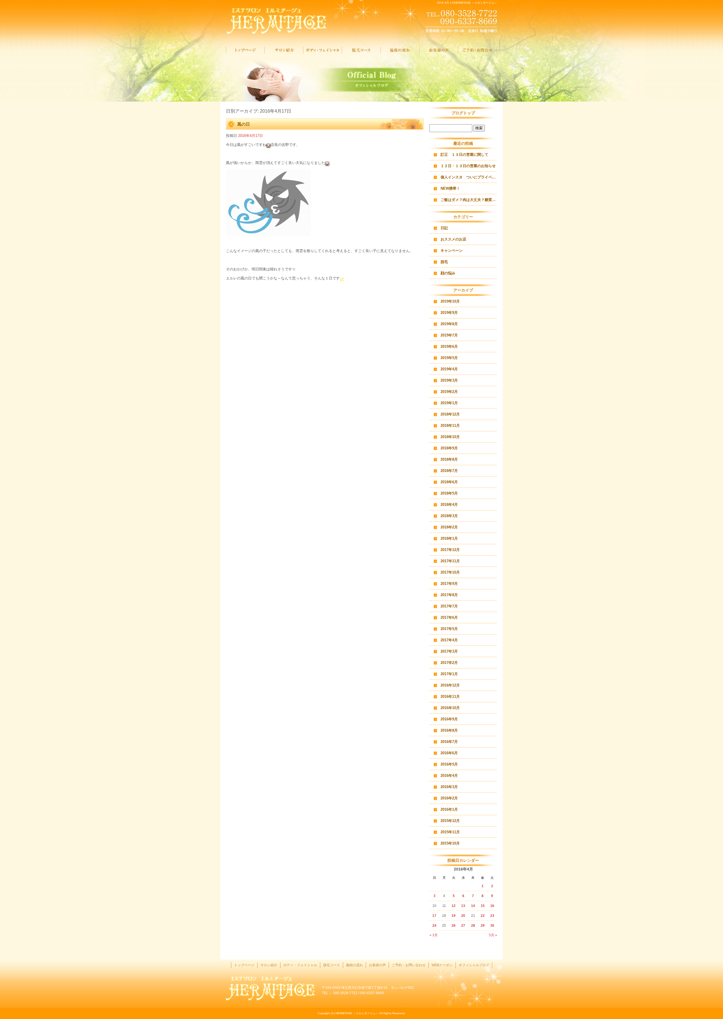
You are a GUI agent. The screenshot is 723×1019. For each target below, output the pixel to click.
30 (492, 926)
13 (463, 906)
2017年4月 (449, 640)
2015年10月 (450, 843)
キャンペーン (452, 250)
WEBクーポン (442, 965)
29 (483, 926)
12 (454, 906)
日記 (444, 228)
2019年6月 (449, 346)
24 (434, 926)
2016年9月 (449, 719)
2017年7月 (449, 606)
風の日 (243, 124)
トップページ (245, 50)
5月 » (493, 935)
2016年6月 (449, 753)
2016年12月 (450, 685)
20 (463, 916)
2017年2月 (449, 663)
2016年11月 (450, 696)
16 (492, 906)
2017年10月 (450, 572)
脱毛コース (361, 50)
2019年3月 (449, 380)
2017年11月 (450, 561)
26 (454, 926)
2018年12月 (450, 414)
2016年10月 (450, 708)
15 (483, 906)
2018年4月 (449, 504)
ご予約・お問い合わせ (477, 50)
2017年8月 (449, 595)
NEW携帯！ (450, 188)
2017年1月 (449, 674)
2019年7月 (449, 335)
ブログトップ (463, 113)
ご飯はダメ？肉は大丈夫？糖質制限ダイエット (469, 200)
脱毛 (444, 262)
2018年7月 (449, 471)
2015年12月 (450, 821)
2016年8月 (449, 730)
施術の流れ (400, 50)
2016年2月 (449, 798)
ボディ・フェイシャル (322, 50)
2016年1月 (449, 809)
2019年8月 (449, 324)
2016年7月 (449, 742)
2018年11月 (450, 425)
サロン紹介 (284, 50)
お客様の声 (438, 50)
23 (492, 916)
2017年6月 (449, 617)
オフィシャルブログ (474, 965)
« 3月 (434, 935)
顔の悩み (448, 273)
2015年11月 (450, 832)
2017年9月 (449, 583)
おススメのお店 (453, 239)
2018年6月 (449, 482)
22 (483, 916)
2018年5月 (449, 493)
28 (473, 926)
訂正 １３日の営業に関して (464, 154)
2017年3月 (449, 651)
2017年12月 (450, 550)
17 (434, 916)
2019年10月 (450, 301)
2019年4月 (449, 369)
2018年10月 (450, 437)
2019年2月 (449, 392)
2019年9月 (449, 312)
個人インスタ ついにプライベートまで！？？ (469, 177)
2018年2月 (449, 527)
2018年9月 (449, 448)
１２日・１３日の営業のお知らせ (468, 166)
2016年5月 (449, 764)
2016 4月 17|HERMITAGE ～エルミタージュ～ (467, 2)
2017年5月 (449, 629)
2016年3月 (449, 787)
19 (454, 916)
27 (463, 926)
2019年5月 (449, 358)
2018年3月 (449, 516)
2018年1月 (449, 538)
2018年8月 (449, 459)
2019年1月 (449, 403)
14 (473, 906)
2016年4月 (449, 775)
